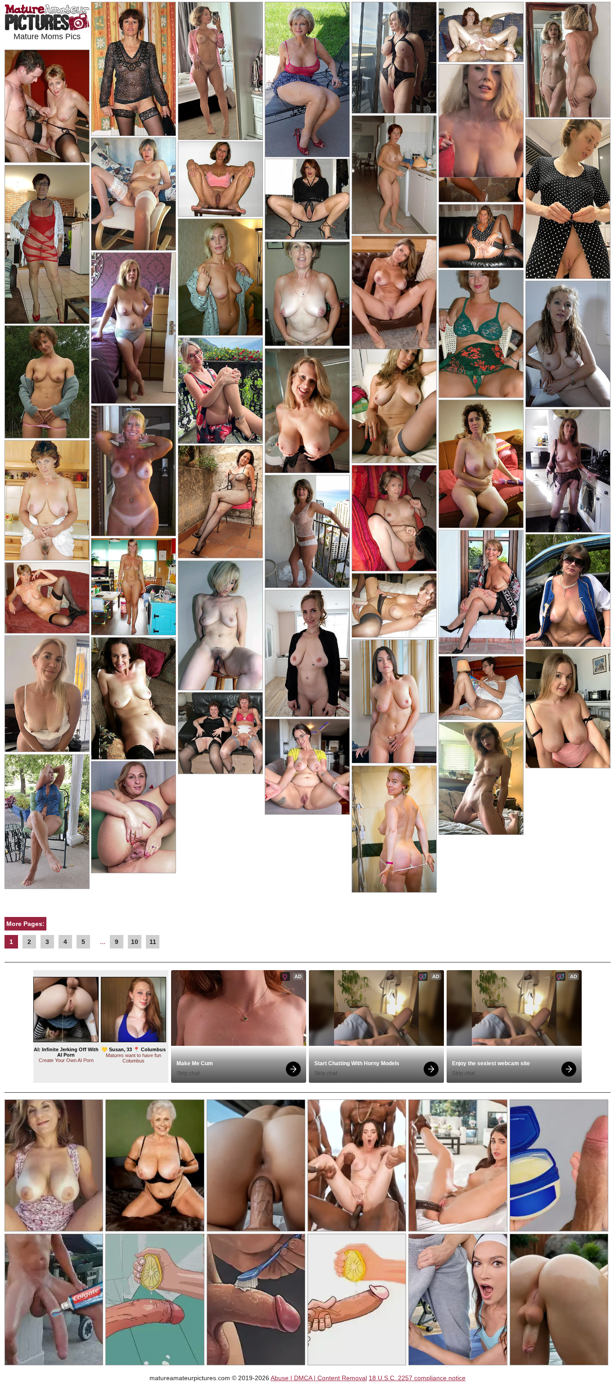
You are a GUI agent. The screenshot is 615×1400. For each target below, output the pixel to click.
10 (134, 941)
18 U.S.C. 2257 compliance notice (417, 1378)
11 (152, 941)
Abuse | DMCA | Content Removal (319, 1378)
